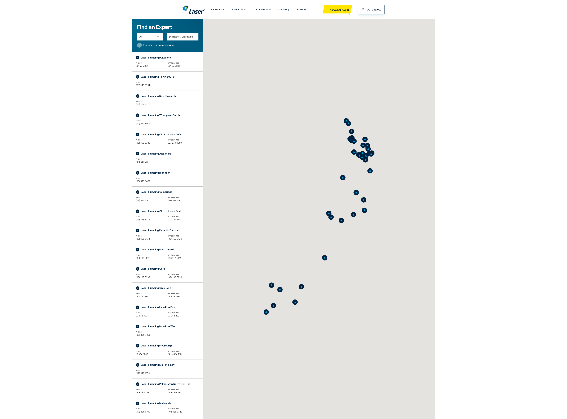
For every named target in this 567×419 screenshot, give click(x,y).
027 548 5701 (143, 85)
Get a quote (374, 9)
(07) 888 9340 (143, 411)
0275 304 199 (175, 354)
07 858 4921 (142, 315)
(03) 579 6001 (143, 181)
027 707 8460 (175, 219)
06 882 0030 (142, 392)
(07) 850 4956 (143, 335)
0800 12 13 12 (143, 258)
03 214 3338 (142, 354)
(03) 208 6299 (143, 277)
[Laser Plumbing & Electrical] (194, 14)
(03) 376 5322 (143, 219)
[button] (354, 152)
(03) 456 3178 (143, 239)
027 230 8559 (175, 143)
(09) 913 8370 (143, 373)
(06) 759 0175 (143, 104)
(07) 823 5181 (143, 200)
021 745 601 (142, 66)
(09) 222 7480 (143, 123)
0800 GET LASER (340, 10)
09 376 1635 (142, 296)
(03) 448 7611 (143, 162)
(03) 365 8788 (143, 143)
